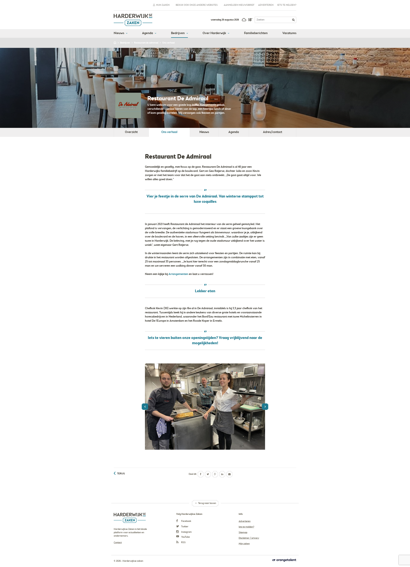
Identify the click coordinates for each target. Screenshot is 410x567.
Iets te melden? (286, 5)
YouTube (185, 537)
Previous (145, 406)
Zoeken (293, 20)
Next (265, 406)
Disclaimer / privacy (249, 538)
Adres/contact (272, 132)
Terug (121, 473)
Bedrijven (178, 33)
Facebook (186, 521)
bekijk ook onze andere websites (197, 5)
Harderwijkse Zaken (133, 20)
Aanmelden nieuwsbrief (239, 5)
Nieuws (119, 33)
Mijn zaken (163, 5)
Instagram (186, 532)
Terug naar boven (207, 503)
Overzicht (131, 132)
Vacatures (289, 33)
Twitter (184, 526)
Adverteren (266, 5)
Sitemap (243, 532)
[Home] (115, 42)
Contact (118, 542)
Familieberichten (256, 33)
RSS (183, 542)
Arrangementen (178, 274)
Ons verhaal (169, 132)
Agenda (148, 33)
